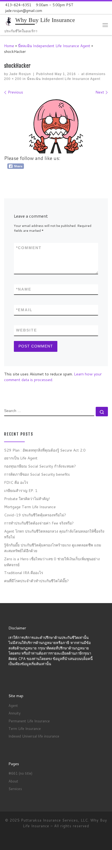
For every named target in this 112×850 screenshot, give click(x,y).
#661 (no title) (20, 773)
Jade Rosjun (20, 74)
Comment (29, 248)
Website (26, 330)
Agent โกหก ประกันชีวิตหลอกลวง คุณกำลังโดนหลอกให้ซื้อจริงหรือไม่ (54, 534)
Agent (13, 705)
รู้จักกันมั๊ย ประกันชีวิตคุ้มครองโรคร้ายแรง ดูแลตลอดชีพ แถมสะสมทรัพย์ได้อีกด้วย (52, 547)
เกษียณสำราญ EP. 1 (21, 490)
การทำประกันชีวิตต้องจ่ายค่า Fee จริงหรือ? (39, 523)
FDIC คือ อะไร (16, 482)
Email (24, 310)
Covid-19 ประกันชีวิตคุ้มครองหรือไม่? (35, 514)
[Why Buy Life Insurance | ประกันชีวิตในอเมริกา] (8, 21)
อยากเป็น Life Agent (21, 458)
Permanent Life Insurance (29, 721)
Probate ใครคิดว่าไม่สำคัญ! (27, 498)
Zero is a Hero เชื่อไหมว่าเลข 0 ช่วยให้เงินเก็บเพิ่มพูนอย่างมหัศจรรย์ (52, 561)
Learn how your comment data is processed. (53, 377)
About (13, 781)
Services (15, 788)
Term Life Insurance (24, 728)
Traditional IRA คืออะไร (23, 572)
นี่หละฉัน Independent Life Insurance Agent (54, 45)
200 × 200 (12, 79)
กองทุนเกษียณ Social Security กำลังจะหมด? (40, 466)
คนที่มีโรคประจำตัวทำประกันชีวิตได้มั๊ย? (36, 580)
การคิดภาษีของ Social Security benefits (37, 474)
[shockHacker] (56, 126)
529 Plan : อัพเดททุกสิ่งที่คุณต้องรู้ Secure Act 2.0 (45, 450)
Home (9, 45)
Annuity (14, 713)
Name (23, 289)
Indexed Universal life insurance (33, 736)
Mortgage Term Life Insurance (30, 506)
